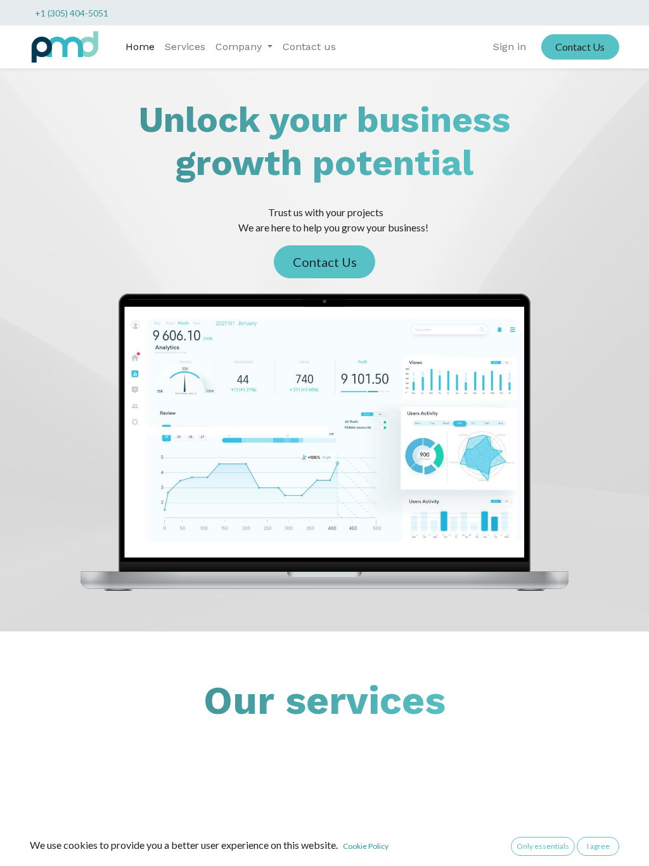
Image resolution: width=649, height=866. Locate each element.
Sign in (509, 47)
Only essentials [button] (543, 846)
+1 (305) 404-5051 (71, 13)
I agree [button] (598, 846)
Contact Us (580, 47)
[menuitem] (140, 47)
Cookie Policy (366, 846)
